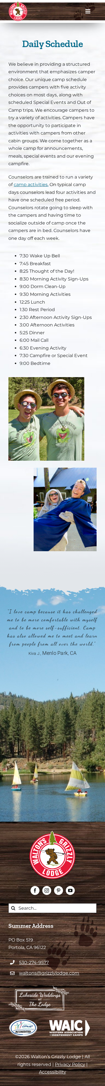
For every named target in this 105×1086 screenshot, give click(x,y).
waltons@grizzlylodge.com (49, 973)
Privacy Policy (70, 1064)
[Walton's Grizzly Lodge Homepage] (18, 11)
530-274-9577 (34, 962)
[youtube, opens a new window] (70, 890)
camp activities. (31, 184)
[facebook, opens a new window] (35, 890)
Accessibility (52, 1072)
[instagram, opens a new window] (46, 890)
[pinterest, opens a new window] (58, 890)
